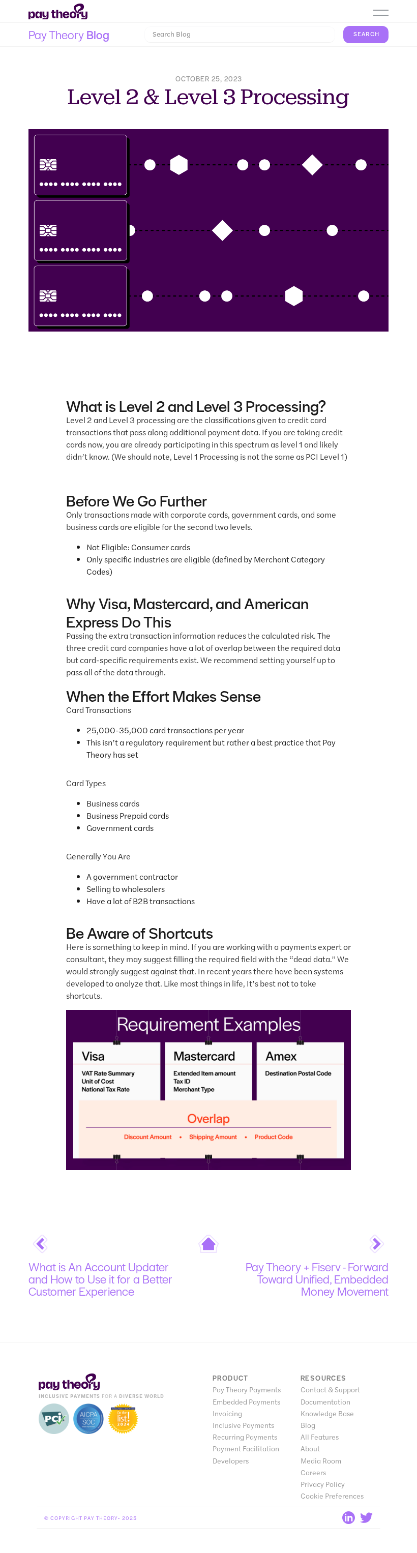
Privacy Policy (323, 1484)
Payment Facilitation (246, 1448)
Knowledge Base (327, 1413)
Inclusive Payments (243, 1425)
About (310, 1448)
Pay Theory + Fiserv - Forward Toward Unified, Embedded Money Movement (317, 1279)
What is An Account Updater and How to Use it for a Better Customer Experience (100, 1279)
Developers (231, 1461)
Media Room (321, 1461)
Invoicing (227, 1413)
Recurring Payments (245, 1437)
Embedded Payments (246, 1402)
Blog (308, 1425)
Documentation (325, 1402)
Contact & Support (330, 1389)
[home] (57, 12)
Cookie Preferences (332, 1496)
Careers (313, 1472)
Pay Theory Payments (247, 1389)
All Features (320, 1437)
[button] (381, 12)
